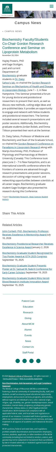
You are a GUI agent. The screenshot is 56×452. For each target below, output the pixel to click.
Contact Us (28, 347)
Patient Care (28, 301)
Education (28, 307)
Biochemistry (9, 75)
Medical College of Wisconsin (20, 376)
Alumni (28, 329)
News (28, 341)
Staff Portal (28, 352)
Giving (28, 318)
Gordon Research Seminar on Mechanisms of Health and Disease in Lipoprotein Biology (27, 86)
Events (28, 335)
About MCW (28, 324)
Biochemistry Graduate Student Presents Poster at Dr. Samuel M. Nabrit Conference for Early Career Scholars (27, 269)
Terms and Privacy (10, 379)
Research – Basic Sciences (30, 197)
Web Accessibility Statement (31, 379)
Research (28, 312)
